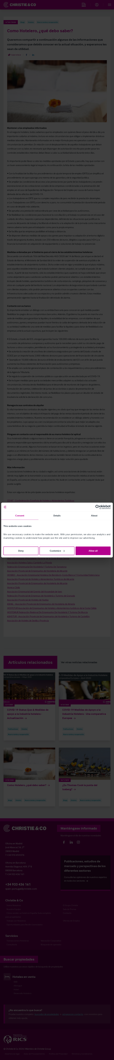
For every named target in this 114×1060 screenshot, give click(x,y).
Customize (55, 550)
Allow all (93, 550)
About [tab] (94, 515)
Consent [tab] (19, 515)
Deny (21, 550)
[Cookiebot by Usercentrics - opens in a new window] (98, 507)
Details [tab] (57, 515)
